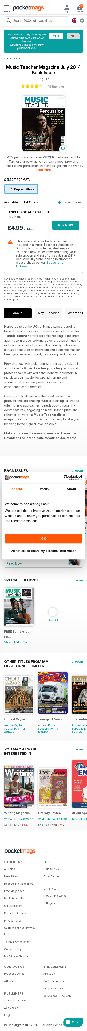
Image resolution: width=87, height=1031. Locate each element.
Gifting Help (51, 903)
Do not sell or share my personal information (43, 551)
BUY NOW (65, 225)
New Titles (11, 876)
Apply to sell (12, 1007)
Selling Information (15, 1000)
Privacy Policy (13, 920)
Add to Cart (21, 642)
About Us (49, 973)
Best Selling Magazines (18, 883)
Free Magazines (14, 891)
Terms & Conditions (16, 941)
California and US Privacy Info (19, 931)
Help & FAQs (51, 868)
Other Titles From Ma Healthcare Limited (26, 661)
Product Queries (14, 973)
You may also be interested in (20, 749)
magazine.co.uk (53, 988)
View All (77, 471)
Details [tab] (43, 489)
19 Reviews (56, 86)
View (7, 642)
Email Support (52, 876)
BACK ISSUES (16, 471)
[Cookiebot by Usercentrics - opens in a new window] (63, 477)
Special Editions (21, 580)
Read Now (14, 563)
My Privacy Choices (16, 956)
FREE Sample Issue (18, 631)
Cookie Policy (13, 949)
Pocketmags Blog (15, 898)
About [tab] (71, 489)
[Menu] (6, 7)
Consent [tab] (15, 489)
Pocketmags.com (54, 981)
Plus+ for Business (15, 913)
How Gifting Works (55, 895)
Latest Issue (14, 58)
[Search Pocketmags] (8, 21)
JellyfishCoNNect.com (58, 995)
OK (43, 538)
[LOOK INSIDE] (43, 150)
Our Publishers (13, 905)
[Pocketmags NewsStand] (27, 8)
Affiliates (9, 981)
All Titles (9, 868)
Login (7, 1015)
